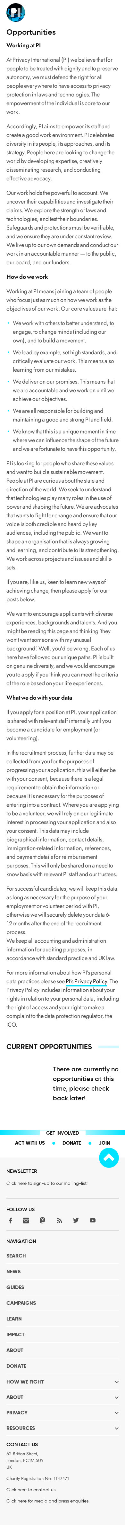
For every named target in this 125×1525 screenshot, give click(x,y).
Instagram (26, 1220)
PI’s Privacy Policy (86, 981)
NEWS (13, 1271)
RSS (59, 1220)
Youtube (93, 1220)
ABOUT (14, 1350)
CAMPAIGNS (21, 1303)
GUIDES (15, 1287)
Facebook (9, 1220)
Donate (72, 1143)
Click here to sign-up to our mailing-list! (47, 1183)
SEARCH (16, 1255)
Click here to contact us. (31, 1490)
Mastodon (43, 1220)
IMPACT (15, 1334)
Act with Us (30, 1143)
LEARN (14, 1318)
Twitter (76, 1220)
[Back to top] (109, 1158)
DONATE (16, 1366)
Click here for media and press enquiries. (47, 1501)
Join (104, 1143)
